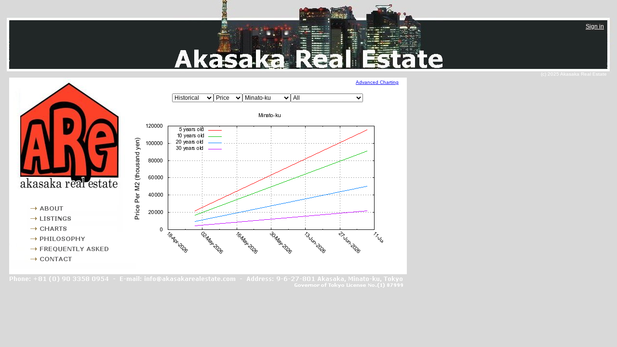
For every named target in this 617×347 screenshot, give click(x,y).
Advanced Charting (377, 82)
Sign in (595, 26)
